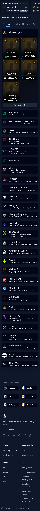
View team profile (20, 105)
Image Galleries (28, 455)
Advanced (6, 472)
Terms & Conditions (29, 472)
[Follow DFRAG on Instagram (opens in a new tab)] (24, 435)
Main (4, 477)
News (24, 450)
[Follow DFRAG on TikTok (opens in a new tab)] (30, 435)
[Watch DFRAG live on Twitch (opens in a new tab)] (4, 435)
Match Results (8, 455)
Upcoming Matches (10, 450)
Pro (4, 468)
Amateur (6, 481)
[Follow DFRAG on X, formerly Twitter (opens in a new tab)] (8, 435)
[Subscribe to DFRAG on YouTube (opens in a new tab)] (14, 435)
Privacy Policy (27, 468)
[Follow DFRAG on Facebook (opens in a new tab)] (19, 435)
